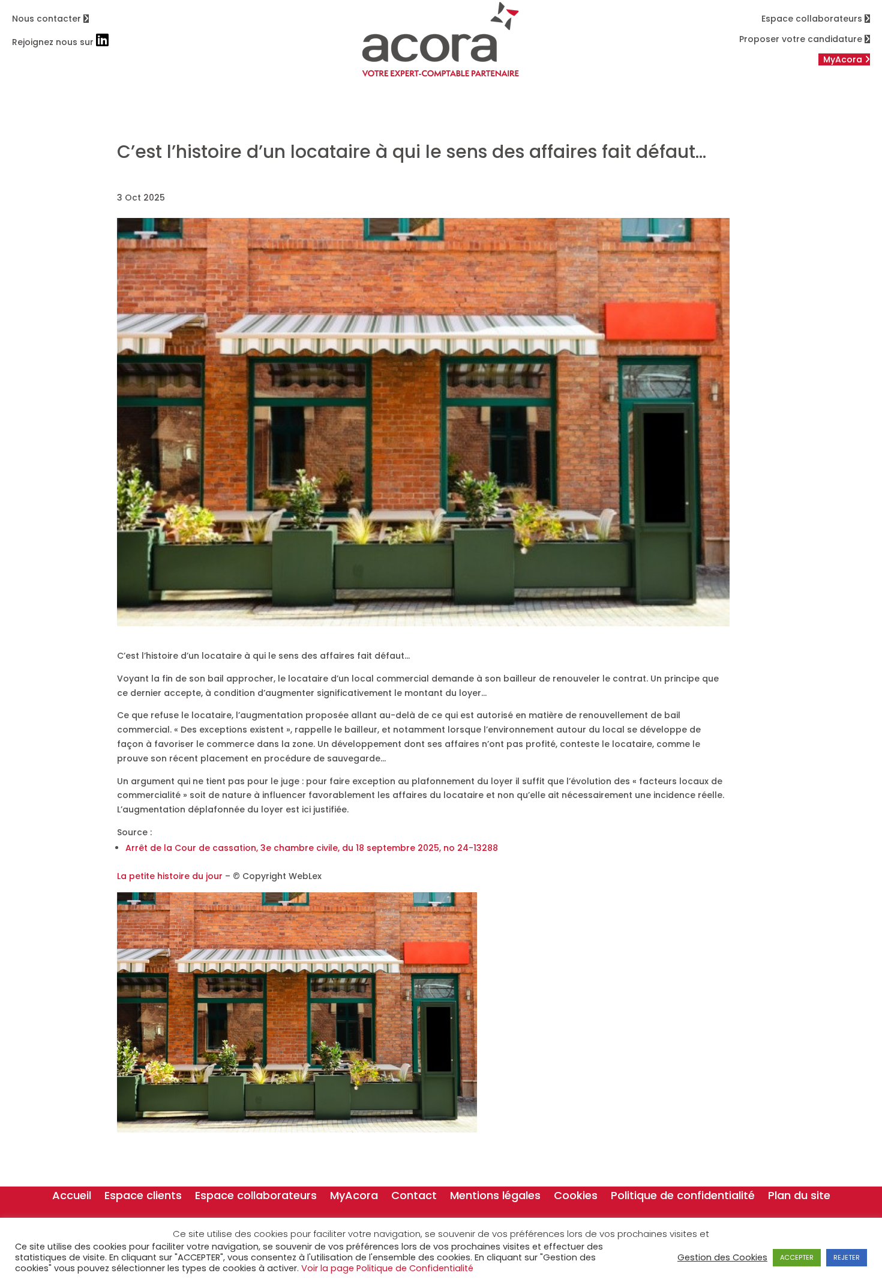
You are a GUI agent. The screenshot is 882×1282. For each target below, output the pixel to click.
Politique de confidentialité (683, 1197)
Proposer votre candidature (802, 39)
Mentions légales (495, 1197)
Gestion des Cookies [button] (722, 1257)
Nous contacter (47, 19)
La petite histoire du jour (170, 876)
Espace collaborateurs (813, 19)
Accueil (71, 1197)
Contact (414, 1197)
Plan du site (799, 1197)
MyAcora (354, 1197)
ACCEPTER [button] (797, 1257)
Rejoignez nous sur (54, 42)
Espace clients (143, 1197)
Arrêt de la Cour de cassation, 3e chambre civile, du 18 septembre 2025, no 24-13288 (311, 848)
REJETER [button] (846, 1257)
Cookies (576, 1197)
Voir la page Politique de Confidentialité (387, 1268)
